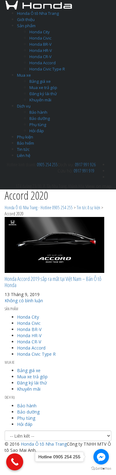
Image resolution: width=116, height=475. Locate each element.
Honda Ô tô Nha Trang (38, 13)
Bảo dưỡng (39, 118)
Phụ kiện (25, 137)
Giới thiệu (26, 19)
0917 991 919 (84, 171)
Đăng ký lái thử (43, 93)
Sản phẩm (26, 25)
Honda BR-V (40, 44)
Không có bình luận (24, 300)
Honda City (39, 32)
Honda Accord (42, 63)
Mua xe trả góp (43, 87)
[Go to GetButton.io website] (101, 469)
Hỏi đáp (36, 131)
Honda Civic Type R (47, 69)
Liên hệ (23, 155)
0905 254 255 (47, 165)
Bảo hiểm (25, 143)
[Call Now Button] (14, 461)
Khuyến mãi (40, 100)
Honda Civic (40, 38)
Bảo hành (38, 112)
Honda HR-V (40, 50)
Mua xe (24, 75)
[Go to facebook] (101, 456)
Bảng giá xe (40, 81)
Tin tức (23, 149)
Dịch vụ (24, 106)
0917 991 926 (85, 165)
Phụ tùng (37, 124)
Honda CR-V (40, 56)
